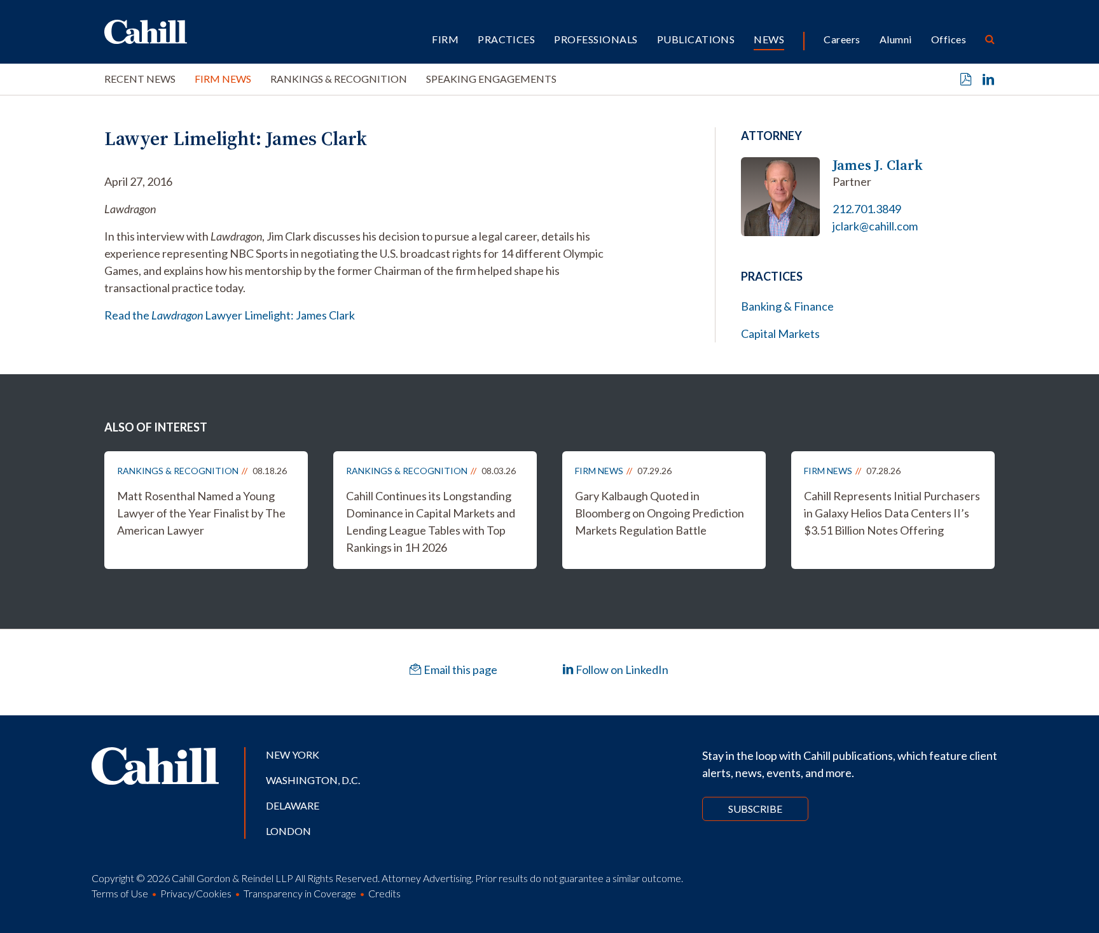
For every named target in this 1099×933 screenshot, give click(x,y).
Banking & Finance (787, 306)
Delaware (292, 805)
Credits (384, 893)
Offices (948, 39)
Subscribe (755, 809)
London (288, 831)
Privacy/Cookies (196, 893)
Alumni (896, 39)
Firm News (223, 79)
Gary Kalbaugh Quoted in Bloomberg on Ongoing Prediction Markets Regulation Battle (659, 513)
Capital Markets (780, 333)
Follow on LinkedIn (621, 670)
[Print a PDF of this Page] (966, 79)
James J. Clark (878, 165)
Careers (842, 39)
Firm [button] (445, 39)
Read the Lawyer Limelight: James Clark (229, 315)
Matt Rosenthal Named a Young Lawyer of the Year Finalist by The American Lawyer (201, 513)
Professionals (595, 39)
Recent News (140, 79)
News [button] (769, 39)
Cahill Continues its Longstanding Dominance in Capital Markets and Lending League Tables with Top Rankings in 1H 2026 (430, 521)
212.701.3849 (867, 209)
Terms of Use (120, 893)
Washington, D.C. (313, 780)
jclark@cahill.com (875, 226)
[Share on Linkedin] (988, 79)
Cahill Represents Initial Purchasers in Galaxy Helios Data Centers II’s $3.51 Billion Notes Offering (892, 513)
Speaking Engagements (491, 79)
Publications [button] (696, 39)
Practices (506, 39)
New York (292, 754)
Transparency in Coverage (300, 893)
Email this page (459, 670)
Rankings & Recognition (338, 79)
